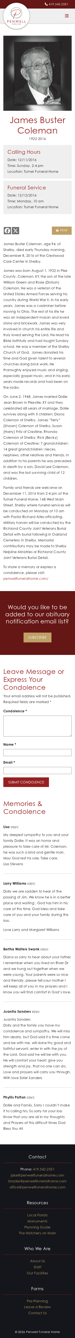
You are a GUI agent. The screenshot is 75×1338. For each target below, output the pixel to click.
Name (9, 744)
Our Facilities (37, 1273)
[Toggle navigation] (67, 16)
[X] (15, 230)
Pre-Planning (37, 1301)
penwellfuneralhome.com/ (25, 578)
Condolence (15, 711)
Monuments (37, 1221)
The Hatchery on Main (37, 1233)
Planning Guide (37, 1227)
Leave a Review (37, 1307)
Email (9, 762)
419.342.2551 (58, 4)
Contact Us (37, 1313)
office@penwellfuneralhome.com (38, 1187)
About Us (37, 1261)
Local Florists (37, 1215)
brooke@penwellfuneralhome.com (37, 1181)
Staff (37, 1267)
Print (63, 230)
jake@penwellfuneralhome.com (37, 1175)
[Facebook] (7, 230)
